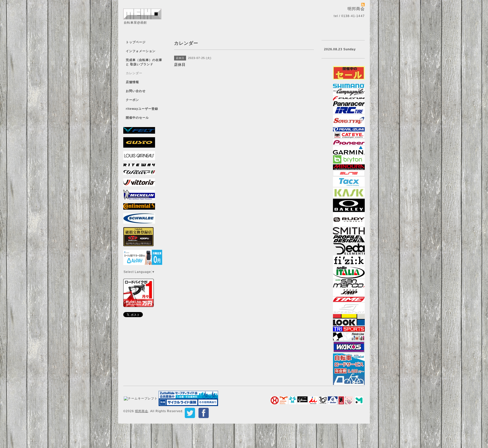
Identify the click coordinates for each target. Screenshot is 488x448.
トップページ (136, 42)
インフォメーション (141, 51)
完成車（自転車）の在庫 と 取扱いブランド (144, 62)
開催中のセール (137, 117)
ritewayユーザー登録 (142, 109)
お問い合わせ (136, 91)
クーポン (132, 100)
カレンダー (134, 73)
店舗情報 (132, 82)
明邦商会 (141, 411)
